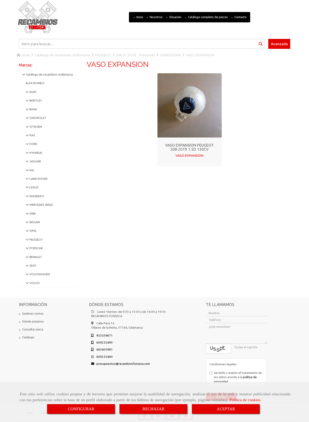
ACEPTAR (226, 409)
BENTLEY (35, 100)
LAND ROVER (38, 178)
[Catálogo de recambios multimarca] (23, 74)
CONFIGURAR (81, 409)
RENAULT (35, 257)
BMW (33, 109)
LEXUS (33, 187)
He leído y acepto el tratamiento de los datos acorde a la (238, 377)
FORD (33, 144)
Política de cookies (244, 400)
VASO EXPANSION (189, 155)
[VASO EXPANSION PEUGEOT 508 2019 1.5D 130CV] (189, 105)
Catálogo (28, 337)
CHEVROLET (37, 118)
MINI (32, 213)
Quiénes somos (33, 313)
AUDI (32, 92)
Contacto (240, 17)
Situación (175, 17)
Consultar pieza (32, 329)
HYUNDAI (35, 152)
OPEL (33, 230)
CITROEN (35, 126)
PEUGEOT (36, 239)
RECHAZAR (153, 409)
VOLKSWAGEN (39, 274)
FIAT (32, 135)
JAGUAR (35, 161)
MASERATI (36, 196)
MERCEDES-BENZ (41, 204)
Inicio (139, 17)
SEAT (33, 265)
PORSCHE (36, 248)
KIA (31, 170)
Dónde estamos (33, 321)
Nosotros (156, 17)
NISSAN (34, 222)
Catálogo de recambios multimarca (49, 74)
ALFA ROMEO (35, 83)
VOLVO (34, 283)
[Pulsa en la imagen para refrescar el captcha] (218, 348)
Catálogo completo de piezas (207, 17)
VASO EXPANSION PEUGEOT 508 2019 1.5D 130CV (189, 147)
